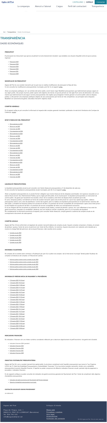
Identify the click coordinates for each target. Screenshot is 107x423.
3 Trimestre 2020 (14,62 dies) (17, 323)
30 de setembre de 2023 (16, 143)
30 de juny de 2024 (15, 136)
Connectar (101, 2)
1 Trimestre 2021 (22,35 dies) (17, 319)
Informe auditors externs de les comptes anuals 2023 (24, 262)
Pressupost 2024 (14, 64)
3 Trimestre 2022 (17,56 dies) (17, 304)
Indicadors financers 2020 (17, 353)
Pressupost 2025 (14, 62)
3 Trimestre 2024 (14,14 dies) (17, 287)
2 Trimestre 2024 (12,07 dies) (17, 290)
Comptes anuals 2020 (15, 242)
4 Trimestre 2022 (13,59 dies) (17, 302)
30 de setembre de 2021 (16, 162)
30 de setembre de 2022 (16, 153)
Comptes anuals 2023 (15, 235)
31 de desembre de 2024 (16, 131)
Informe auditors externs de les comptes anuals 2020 (24, 269)
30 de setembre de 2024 (16, 133)
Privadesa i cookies (54, 412)
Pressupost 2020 (14, 74)
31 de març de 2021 (15, 167)
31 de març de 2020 (15, 177)
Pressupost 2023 (14, 66)
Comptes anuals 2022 (15, 237)
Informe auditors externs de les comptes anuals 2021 (24, 267)
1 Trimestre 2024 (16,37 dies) (17, 292)
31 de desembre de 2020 (16, 169)
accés (14, 112)
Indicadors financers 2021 (17, 350)
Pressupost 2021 (14, 71)
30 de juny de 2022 (15, 155)
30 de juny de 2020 (15, 174)
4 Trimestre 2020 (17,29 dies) (17, 321)
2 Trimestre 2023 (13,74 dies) (17, 297)
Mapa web (50, 410)
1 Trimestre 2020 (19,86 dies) (17, 328)
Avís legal (50, 414)
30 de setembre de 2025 (16, 124)
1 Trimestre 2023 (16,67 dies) (17, 299)
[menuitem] (23, 6)
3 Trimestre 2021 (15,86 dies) (17, 314)
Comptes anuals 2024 (15, 233)
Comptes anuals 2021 (15, 240)
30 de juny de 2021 (15, 165)
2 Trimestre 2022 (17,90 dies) (17, 307)
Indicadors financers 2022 (17, 348)
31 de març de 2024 (15, 138)
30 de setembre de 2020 (16, 172)
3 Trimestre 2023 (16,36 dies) (17, 295)
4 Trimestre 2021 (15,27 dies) (17, 311)
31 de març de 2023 (15, 148)
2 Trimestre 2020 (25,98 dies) (17, 326)
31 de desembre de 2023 (16, 141)
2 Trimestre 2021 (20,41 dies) (17, 316)
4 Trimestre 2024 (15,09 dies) (17, 285)
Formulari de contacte (55, 418)
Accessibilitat (51, 416)
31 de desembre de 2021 (16, 160)
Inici (4, 32)
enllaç (60, 87)
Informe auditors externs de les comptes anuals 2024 (24, 259)
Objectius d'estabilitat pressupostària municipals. (23, 382)
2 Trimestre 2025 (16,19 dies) (17, 280)
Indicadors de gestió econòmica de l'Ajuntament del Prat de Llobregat (29, 380)
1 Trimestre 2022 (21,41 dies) (17, 309)
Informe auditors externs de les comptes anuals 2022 (24, 264)
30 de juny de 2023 (15, 145)
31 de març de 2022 (15, 157)
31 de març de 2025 (15, 129)
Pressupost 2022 (14, 69)
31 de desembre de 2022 (16, 150)
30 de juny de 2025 (15, 126)
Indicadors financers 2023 (17, 346)
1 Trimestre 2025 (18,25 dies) (17, 283)
